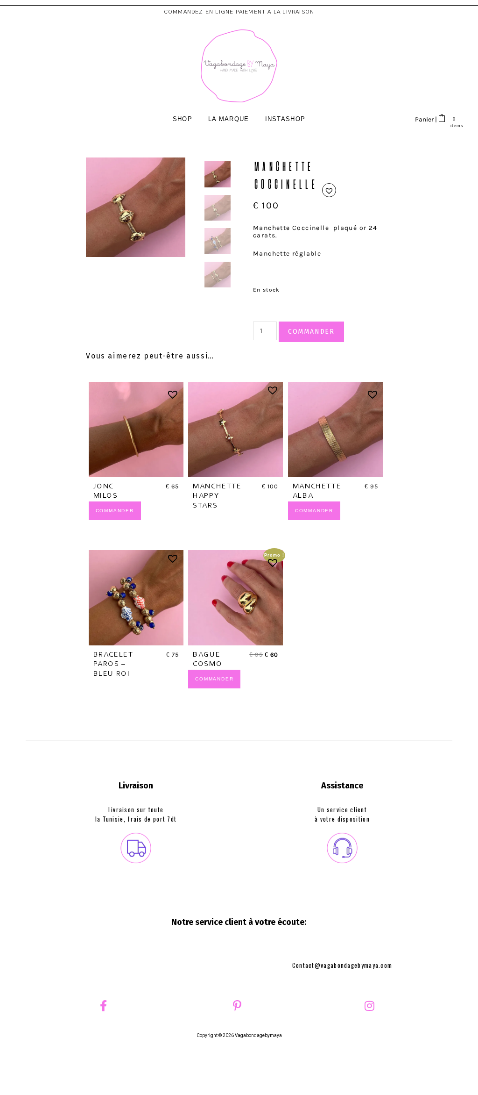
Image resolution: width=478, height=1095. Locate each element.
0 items (453, 125)
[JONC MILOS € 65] (136, 429)
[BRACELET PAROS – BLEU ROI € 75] (136, 597)
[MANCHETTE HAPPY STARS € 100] (235, 429)
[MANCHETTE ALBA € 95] (335, 429)
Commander (311, 332)
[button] (329, 190)
